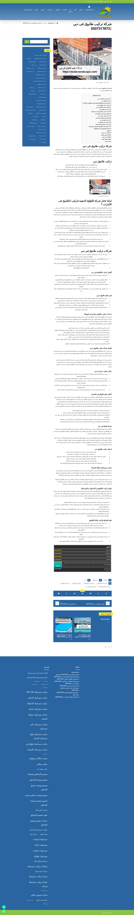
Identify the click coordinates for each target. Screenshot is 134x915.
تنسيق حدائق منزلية (29, 106)
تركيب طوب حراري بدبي (104, 115)
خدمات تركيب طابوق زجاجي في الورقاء (101, 111)
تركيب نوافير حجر (43, 94)
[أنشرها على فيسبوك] (106, 593)
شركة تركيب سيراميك (42, 129)
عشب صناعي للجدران (32, 139)
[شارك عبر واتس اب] (66, 593)
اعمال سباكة (29, 58)
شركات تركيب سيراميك (42, 126)
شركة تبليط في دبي (105, 120)
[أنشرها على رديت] (82, 593)
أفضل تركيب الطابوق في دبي (103, 107)
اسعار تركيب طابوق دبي (104, 122)
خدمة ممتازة (106, 133)
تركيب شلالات (31, 87)
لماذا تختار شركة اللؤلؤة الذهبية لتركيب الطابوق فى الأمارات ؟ (96, 103)
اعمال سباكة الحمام (42, 61)
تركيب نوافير (33, 90)
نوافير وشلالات (43, 142)
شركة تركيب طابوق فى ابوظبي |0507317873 (68, 679)
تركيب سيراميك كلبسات (41, 87)
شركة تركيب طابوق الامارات (102, 583)
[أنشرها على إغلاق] (98, 593)
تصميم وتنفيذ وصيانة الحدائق (41, 106)
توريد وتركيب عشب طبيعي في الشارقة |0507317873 (69, 689)
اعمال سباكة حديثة (43, 65)
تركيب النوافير (33, 65)
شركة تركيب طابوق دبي (64, 583)
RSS (77, 667)
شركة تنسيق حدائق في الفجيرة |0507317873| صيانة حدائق (67, 693)
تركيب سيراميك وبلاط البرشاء (103, 124)
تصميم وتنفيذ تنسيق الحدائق (41, 100)
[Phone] (4, 907)
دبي (70, 149)
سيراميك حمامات (34, 119)
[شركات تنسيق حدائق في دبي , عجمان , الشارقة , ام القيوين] (105, 11)
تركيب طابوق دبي (106, 101)
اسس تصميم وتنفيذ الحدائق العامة (40, 58)
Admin (105, 580)
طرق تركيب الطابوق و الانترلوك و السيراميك (100, 126)
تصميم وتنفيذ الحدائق (42, 97)
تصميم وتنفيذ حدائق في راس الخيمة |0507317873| (66, 681)
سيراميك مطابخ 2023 (33, 123)
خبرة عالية (106, 137)
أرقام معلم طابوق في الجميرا (103, 118)
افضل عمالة (106, 139)
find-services (75, 672)
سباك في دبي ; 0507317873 (72, 683)
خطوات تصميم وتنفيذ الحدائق (41, 113)
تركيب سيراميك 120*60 (41, 68)
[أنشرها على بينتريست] (90, 593)
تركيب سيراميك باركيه (30, 71)
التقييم (109, 130)
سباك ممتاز (44, 116)
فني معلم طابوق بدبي (105, 109)
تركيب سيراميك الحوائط (42, 71)
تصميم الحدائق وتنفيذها (32, 94)
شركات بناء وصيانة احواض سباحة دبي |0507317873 (66, 677)
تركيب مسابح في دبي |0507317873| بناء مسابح (67, 674)
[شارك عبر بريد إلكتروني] (58, 593)
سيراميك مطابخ (43, 123)
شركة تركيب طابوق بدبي (76, 583)
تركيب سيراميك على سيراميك (41, 77)
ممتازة (108, 141)
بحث (27, 41)
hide (99, 95)
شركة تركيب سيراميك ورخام (41, 132)
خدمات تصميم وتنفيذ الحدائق (31, 110)
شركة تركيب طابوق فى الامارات (104, 586)
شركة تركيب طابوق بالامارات (89, 583)
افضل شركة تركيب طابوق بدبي (103, 113)
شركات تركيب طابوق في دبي (104, 105)
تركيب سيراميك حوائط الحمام (41, 74)
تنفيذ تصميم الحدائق (42, 110)
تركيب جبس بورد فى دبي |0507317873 (69, 686)
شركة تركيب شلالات (42, 135)
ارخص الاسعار (106, 135)
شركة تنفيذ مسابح (43, 139)
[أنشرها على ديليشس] (74, 593)
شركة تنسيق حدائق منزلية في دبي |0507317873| (67, 697)
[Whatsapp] (4, 911)
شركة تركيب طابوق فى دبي (104, 98)
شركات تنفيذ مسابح (30, 126)
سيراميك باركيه (43, 119)
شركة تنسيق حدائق (32, 135)
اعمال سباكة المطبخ (32, 61)
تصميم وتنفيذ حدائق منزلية (41, 103)
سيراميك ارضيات (36, 116)
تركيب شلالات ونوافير (42, 90)
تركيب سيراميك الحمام (30, 68)
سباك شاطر (30, 113)
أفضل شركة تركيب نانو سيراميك (40, 55)
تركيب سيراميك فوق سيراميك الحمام (39, 81)
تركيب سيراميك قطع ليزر (41, 84)
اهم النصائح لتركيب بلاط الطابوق (102, 128)
